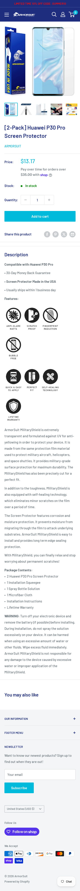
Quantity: (11, 200)
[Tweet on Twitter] (64, 234)
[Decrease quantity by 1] (25, 200)
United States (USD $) (20, 809)
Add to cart (40, 216)
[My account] (63, 14)
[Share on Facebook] (47, 234)
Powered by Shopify (17, 881)
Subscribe (19, 788)
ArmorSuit (12, 146)
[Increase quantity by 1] (49, 200)
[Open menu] (6, 14)
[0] (72, 14)
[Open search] (54, 14)
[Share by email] (72, 234)
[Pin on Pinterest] (55, 234)
